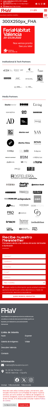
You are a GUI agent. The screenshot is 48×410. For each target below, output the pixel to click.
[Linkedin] (44, 4)
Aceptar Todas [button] (24, 405)
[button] (45, 10)
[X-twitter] (39, 4)
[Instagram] (41, 4)
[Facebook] (36, 4)
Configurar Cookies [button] (10, 405)
